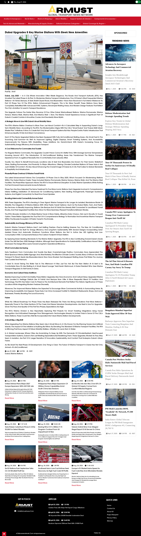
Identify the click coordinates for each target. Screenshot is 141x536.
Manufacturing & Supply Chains (40, 24)
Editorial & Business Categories (67, 24)
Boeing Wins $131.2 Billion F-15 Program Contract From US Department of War (50, 429)
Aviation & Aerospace (12, 19)
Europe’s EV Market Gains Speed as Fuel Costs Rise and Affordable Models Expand (87, 470)
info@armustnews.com (26, 511)
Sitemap (110, 521)
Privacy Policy (112, 518)
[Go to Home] (4, 534)
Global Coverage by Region (93, 24)
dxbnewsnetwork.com (25, 533)
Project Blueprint (112, 515)
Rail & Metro (29, 19)
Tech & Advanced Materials (13, 24)
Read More (9, 398)
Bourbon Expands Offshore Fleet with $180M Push (66, 523)
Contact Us (111, 508)
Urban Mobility (61, 19)
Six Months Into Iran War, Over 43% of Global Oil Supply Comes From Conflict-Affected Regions (86, 386)
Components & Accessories (104, 19)
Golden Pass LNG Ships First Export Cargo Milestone (66, 508)
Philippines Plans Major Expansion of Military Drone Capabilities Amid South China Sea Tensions (53, 386)
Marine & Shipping (45, 19)
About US (110, 512)
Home (109, 505)
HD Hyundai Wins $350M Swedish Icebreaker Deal (66, 515)
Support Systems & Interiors (80, 19)
